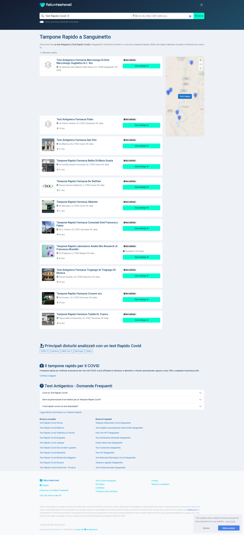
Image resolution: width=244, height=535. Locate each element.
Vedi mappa (185, 96)
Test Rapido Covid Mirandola (52, 452)
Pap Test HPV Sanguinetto (107, 433)
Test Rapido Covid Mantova (52, 428)
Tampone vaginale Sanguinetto (109, 462)
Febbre (89, 351)
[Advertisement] (101, 96)
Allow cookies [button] (229, 528)
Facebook (64, 490)
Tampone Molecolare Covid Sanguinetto (113, 423)
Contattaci (100, 488)
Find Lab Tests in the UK (50, 495)
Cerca (200, 16)
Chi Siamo (100, 484)
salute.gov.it (192, 510)
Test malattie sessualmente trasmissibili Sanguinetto (119, 428)
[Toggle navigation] (201, 5)
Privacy (154, 480)
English (45, 485)
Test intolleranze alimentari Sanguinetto (113, 438)
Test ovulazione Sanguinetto (108, 447)
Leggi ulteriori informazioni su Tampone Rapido (61, 412)
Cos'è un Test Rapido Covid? (55, 393)
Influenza (55, 351)
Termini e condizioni (160, 484)
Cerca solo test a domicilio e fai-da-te (61, 22)
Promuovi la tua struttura (106, 491)
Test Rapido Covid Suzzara (52, 462)
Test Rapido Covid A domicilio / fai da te (57, 467)
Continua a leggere (48, 376)
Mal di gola (79, 351)
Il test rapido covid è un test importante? (60, 406)
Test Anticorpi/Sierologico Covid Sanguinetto (116, 457)
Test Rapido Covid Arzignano (52, 438)
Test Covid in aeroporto (106, 480)
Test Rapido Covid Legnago (52, 443)
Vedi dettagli (141, 66)
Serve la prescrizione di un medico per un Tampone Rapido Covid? (71, 399)
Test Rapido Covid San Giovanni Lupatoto (58, 447)
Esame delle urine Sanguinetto (109, 443)
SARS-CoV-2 (67, 351)
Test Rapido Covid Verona (51, 423)
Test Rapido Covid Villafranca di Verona (57, 433)
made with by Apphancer (86, 530)
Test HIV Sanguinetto (105, 452)
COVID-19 (45, 351)
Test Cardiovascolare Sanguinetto (110, 467)
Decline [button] (206, 528)
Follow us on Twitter (49, 490)
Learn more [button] (230, 521)
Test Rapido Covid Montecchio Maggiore (58, 457)
